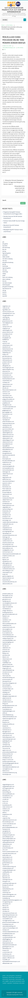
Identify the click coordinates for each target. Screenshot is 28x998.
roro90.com (5, 799)
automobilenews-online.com (9, 546)
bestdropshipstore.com (8, 378)
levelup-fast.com (6, 418)
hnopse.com (5, 950)
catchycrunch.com (7, 326)
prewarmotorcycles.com (8, 627)
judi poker (5, 255)
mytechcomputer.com (8, 578)
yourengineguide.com (8, 531)
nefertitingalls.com (7, 330)
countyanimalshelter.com (9, 937)
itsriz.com (4, 816)
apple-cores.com (6, 750)
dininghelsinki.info (7, 453)
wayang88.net (6, 446)
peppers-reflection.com (8, 958)
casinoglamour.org (7, 769)
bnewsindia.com (6, 511)
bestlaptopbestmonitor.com (9, 705)
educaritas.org (6, 336)
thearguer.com (6, 881)
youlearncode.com (7, 362)
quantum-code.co (7, 483)
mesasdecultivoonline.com (9, 853)
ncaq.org (4, 341)
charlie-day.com (6, 892)
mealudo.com (6, 890)
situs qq (4, 260)
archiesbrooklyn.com (7, 689)
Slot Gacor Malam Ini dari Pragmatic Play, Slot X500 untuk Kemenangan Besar (14, 10)
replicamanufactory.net (8, 423)
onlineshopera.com (7, 345)
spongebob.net (6, 831)
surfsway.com (6, 382)
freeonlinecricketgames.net (9, 683)
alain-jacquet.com (7, 825)
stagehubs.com (6, 306)
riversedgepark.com (7, 323)
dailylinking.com (6, 352)
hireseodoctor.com (7, 414)
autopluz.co (5, 618)
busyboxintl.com (6, 833)
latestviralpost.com (7, 857)
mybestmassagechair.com (9, 718)
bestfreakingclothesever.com (9, 915)
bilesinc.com (5, 657)
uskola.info (5, 475)
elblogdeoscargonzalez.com (9, 696)
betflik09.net (5, 339)
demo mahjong (6, 279)
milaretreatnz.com (7, 659)
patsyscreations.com (7, 332)
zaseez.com (5, 324)
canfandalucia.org (7, 529)
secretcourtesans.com (8, 311)
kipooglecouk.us (6, 731)
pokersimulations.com (8, 421)
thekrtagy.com (6, 537)
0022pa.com (5, 653)
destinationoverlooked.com (9, 945)
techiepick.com (6, 513)
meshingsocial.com (7, 879)
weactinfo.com (6, 877)
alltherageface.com (7, 563)
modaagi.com (5, 661)
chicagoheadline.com (7, 315)
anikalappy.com (6, 451)
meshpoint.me (6, 829)
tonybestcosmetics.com (8, 555)
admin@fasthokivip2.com (8, 47)
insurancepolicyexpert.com (9, 636)
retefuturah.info (6, 464)
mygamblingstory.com (8, 784)
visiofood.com (6, 501)
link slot (4, 281)
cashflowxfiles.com (7, 872)
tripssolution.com (7, 395)
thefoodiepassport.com (8, 737)
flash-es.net (5, 905)
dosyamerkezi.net (6, 631)
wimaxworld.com (6, 681)
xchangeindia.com (7, 539)
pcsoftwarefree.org (7, 351)
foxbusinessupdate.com (8, 896)
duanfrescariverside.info (8, 455)
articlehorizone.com (7, 401)
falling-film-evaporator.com (9, 917)
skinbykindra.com (6, 561)
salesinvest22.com (7, 494)
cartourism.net (6, 748)
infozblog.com (6, 692)
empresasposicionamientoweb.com (11, 554)
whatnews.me (6, 485)
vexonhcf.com (6, 621)
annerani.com (6, 649)
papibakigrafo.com (7, 741)
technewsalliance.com (8, 468)
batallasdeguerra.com (8, 666)
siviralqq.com (5, 911)
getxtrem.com (6, 876)
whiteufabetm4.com (7, 449)
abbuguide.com (6, 365)
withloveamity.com (7, 360)
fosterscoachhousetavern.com (10, 851)
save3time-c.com (6, 620)
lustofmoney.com (6, 954)
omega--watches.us (7, 610)
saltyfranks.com (6, 647)
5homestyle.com (6, 774)
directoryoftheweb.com (8, 794)
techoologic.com (6, 520)
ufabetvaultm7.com (7, 438)
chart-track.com (6, 675)
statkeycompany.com (7, 638)
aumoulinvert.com (7, 735)
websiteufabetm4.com (8, 447)
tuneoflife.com (6, 959)
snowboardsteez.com (7, 868)
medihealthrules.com (7, 524)
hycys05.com (5, 864)
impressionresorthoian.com (9, 913)
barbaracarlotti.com (7, 754)
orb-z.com (5, 849)
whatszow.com (6, 371)
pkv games (5, 244)
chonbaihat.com (6, 694)
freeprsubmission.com (8, 505)
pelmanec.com (6, 790)
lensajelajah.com (6, 337)
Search (4, 200)
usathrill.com (5, 526)
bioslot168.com (6, 580)
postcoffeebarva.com (7, 836)
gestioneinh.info (6, 490)
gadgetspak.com (6, 410)
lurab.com (5, 574)
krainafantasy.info (7, 805)
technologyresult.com (8, 367)
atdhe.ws (4, 713)
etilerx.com (5, 457)
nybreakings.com (6, 533)
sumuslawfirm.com (7, 918)
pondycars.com (6, 516)
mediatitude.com (6, 625)
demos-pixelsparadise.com (9, 623)
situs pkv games (11, 975)
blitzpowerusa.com (7, 861)
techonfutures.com (7, 518)
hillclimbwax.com (6, 948)
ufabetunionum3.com (8, 434)
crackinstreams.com (7, 408)
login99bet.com (6, 310)
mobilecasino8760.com (8, 724)
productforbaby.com (7, 848)
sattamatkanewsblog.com (9, 926)
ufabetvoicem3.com (7, 442)
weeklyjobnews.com (7, 935)
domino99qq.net (6, 792)
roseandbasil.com (7, 709)
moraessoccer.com (7, 672)
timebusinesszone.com (8, 956)
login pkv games (6, 253)
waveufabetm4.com (7, 444)
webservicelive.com (7, 583)
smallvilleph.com (6, 662)
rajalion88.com (6, 319)
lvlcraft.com (5, 388)
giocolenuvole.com (7, 356)
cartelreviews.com (7, 380)
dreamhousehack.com (8, 542)
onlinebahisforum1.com (8, 313)
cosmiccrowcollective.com (9, 823)
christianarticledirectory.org (9, 772)
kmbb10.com (5, 874)
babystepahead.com (7, 943)
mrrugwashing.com (7, 902)
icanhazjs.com (6, 743)
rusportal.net (5, 810)
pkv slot (4, 249)
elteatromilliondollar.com (8, 838)
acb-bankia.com (6, 904)
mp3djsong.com (6, 601)
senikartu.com (6, 809)
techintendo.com (6, 375)
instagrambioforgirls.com (8, 870)
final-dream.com (6, 487)
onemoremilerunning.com (9, 866)
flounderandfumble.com (8, 460)
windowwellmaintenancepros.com (11, 961)
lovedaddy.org (6, 898)
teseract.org (5, 496)
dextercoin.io (5, 770)
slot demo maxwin (7, 283)
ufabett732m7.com (7, 500)
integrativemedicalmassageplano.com (12, 900)
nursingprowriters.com (8, 920)
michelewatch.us (6, 608)
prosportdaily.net (6, 492)
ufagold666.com (6, 507)
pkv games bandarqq (7, 262)
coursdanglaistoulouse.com (9, 603)
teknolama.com (6, 846)
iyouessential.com (7, 358)
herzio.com (5, 801)
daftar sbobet (5, 257)
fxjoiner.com (5, 559)
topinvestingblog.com (8, 642)
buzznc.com (5, 557)
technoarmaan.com (7, 552)
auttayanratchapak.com (8, 835)
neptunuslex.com (6, 605)
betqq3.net (5, 726)
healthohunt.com (6, 462)
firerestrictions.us (7, 687)
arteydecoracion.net (7, 702)
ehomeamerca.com (7, 373)
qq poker (4, 296)
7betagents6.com (6, 405)
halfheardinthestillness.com (9, 716)
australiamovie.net (7, 597)
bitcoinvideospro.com (8, 822)
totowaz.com (5, 930)
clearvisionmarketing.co (8, 481)
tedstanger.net (6, 472)
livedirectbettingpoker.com (9, 894)
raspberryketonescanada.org (9, 522)
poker (3, 275)
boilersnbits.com (6, 855)
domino (4, 292)
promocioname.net (7, 679)
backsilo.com (5, 909)
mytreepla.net (6, 419)
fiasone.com (5, 887)
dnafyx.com (5, 354)
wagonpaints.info (6, 477)
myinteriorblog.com (7, 509)
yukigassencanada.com (8, 399)
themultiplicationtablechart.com (10, 767)
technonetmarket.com (8, 470)
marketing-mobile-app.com (9, 883)
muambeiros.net (6, 690)
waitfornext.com (6, 479)
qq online (4, 245)
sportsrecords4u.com (8, 429)
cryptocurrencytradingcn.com (10, 928)
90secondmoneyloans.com (9, 390)
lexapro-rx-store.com (7, 759)
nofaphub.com (6, 328)
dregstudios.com (6, 668)
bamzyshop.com (6, 514)
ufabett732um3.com (7, 474)
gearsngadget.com (7, 412)
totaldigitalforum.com (8, 550)
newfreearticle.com (7, 859)
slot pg (4, 290)
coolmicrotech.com (7, 541)
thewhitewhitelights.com (8, 711)
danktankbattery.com (7, 889)
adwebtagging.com (7, 939)
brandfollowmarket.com (8, 933)
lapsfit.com (5, 416)
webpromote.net (6, 698)
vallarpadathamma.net (8, 842)
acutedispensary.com (7, 924)
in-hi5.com (5, 803)
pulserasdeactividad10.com (9, 752)
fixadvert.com (5, 616)
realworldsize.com (7, 844)
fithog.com (5, 703)
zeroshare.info (6, 655)
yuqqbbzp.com (6, 403)
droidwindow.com (7, 503)
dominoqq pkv (6, 285)
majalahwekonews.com (8, 786)
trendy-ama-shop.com (8, 498)
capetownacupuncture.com (9, 820)
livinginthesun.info (7, 814)
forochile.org (5, 674)
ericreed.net (5, 720)
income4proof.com (7, 334)
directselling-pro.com (7, 570)
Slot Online (20, 47)
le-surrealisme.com (7, 633)
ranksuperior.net (6, 941)
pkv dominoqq (6, 247)
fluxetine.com (5, 722)
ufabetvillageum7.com (8, 440)
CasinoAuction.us (6, 729)
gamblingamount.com (8, 946)
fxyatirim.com (5, 364)
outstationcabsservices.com (9, 535)
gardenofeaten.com (7, 862)
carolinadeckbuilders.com (9, 640)
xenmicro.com (6, 343)
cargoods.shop (6, 818)
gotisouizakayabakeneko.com (9, 827)
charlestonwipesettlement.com (10, 931)
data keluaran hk (6, 288)
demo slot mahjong (7, 277)
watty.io (4, 812)
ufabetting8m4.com (7, 432)
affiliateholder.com (7, 963)
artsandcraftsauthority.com (9, 581)
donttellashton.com (7, 795)
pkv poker (22, 983)
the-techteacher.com (7, 544)
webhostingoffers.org (8, 369)
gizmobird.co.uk (6, 599)
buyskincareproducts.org (8, 761)
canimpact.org (6, 744)
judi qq (4, 251)
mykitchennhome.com (8, 733)
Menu (5, 19)
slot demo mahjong (7, 258)
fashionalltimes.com (7, 548)
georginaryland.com (7, 707)
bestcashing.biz (6, 685)
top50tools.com (6, 644)
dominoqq (5, 266)
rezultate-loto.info (7, 425)
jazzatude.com (6, 651)
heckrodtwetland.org (7, 715)
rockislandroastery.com (8, 568)
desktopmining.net (7, 756)
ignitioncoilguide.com (7, 576)
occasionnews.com (7, 952)
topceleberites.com (7, 431)
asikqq (4, 273)
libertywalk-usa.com (7, 595)
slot (5, 49)
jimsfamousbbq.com (7, 593)
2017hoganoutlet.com (8, 788)
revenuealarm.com (7, 572)
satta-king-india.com (7, 397)
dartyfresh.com (6, 347)
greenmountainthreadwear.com (10, 922)
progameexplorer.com (8, 567)
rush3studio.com (6, 797)
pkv (3, 242)
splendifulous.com (7, 427)
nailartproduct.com (7, 384)
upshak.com (5, 907)
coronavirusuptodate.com (9, 406)
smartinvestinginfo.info (8, 466)
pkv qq (4, 264)
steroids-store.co (6, 700)
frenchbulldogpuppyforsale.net (10, 763)
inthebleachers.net (7, 757)
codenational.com (7, 565)
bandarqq (18, 975)
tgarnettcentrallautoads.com (9, 614)
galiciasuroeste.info (7, 664)
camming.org (5, 317)
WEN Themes (19, 994)
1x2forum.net (5, 308)
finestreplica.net (6, 459)
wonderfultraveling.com (8, 677)
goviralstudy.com (6, 746)
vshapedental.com (7, 527)
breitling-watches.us (7, 612)
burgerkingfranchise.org (8, 840)
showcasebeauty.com (8, 634)
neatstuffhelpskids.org (8, 670)
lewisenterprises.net (7, 349)
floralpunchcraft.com (7, 885)
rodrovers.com (6, 393)
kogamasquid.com (7, 765)
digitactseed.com (6, 386)
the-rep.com (5, 646)
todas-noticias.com (7, 807)
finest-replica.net (6, 488)
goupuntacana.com (7, 321)
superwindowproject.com (9, 739)
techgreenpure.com (7, 377)
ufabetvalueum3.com (7, 436)
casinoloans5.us (6, 728)
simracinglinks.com (7, 629)
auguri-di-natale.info (7, 607)
